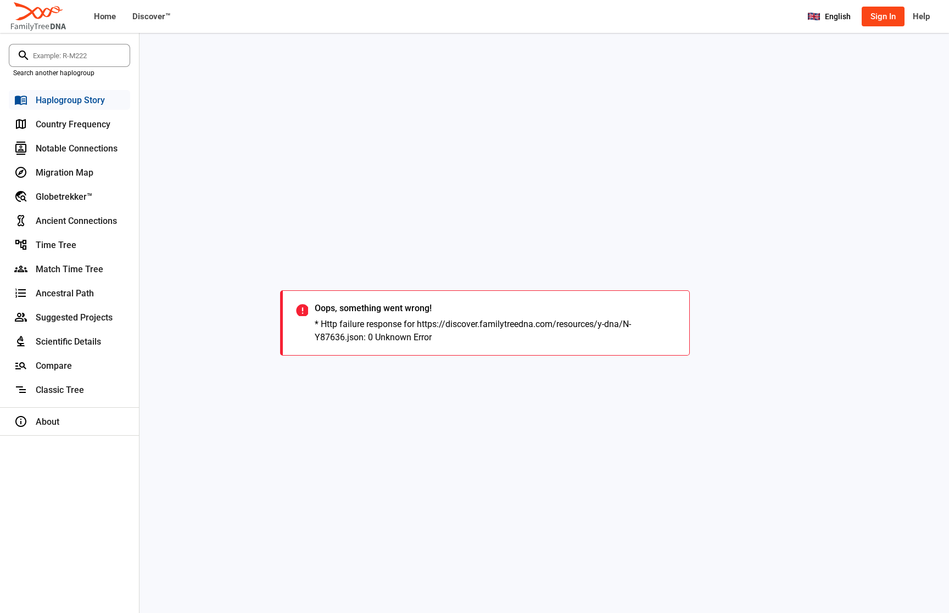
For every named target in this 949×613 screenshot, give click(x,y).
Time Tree (56, 245)
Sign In (883, 16)
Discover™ (151, 16)
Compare (54, 366)
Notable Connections (77, 148)
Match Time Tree (69, 269)
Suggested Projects (74, 317)
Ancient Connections (76, 221)
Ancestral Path (65, 293)
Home (105, 16)
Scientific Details (68, 341)
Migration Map (64, 172)
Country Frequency (73, 124)
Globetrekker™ (64, 197)
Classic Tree (60, 390)
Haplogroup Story (70, 100)
